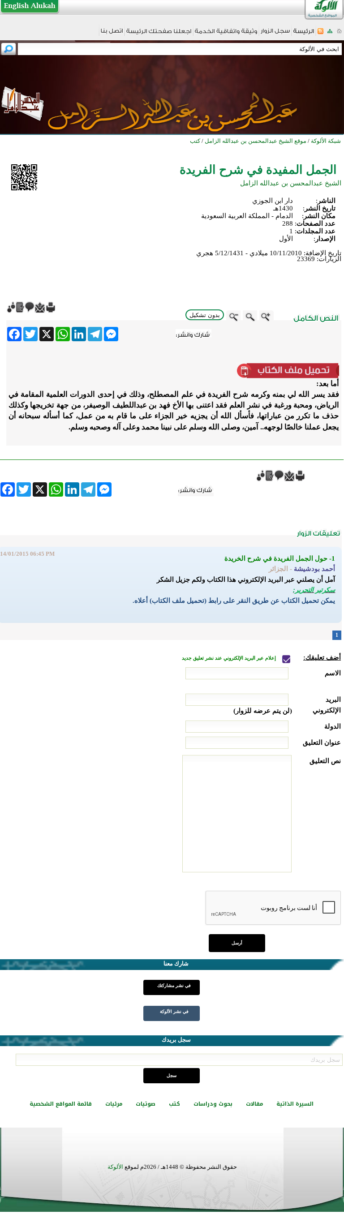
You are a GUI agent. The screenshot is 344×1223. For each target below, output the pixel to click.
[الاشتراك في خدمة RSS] (320, 33)
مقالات (254, 1104)
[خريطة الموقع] (330, 33)
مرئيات (113, 1104)
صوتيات (145, 1104)
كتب (174, 1104)
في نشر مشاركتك (174, 985)
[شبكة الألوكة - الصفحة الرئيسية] (304, 34)
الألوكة (115, 1166)
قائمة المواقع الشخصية (61, 1104)
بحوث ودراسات (213, 1104)
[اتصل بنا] (112, 33)
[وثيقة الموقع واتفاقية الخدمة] (226, 34)
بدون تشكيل (204, 315)
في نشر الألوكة (174, 1011)
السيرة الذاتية (295, 1104)
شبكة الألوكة (326, 140)
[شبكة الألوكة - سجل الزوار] (275, 33)
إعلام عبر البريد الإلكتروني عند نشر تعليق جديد (229, 658)
